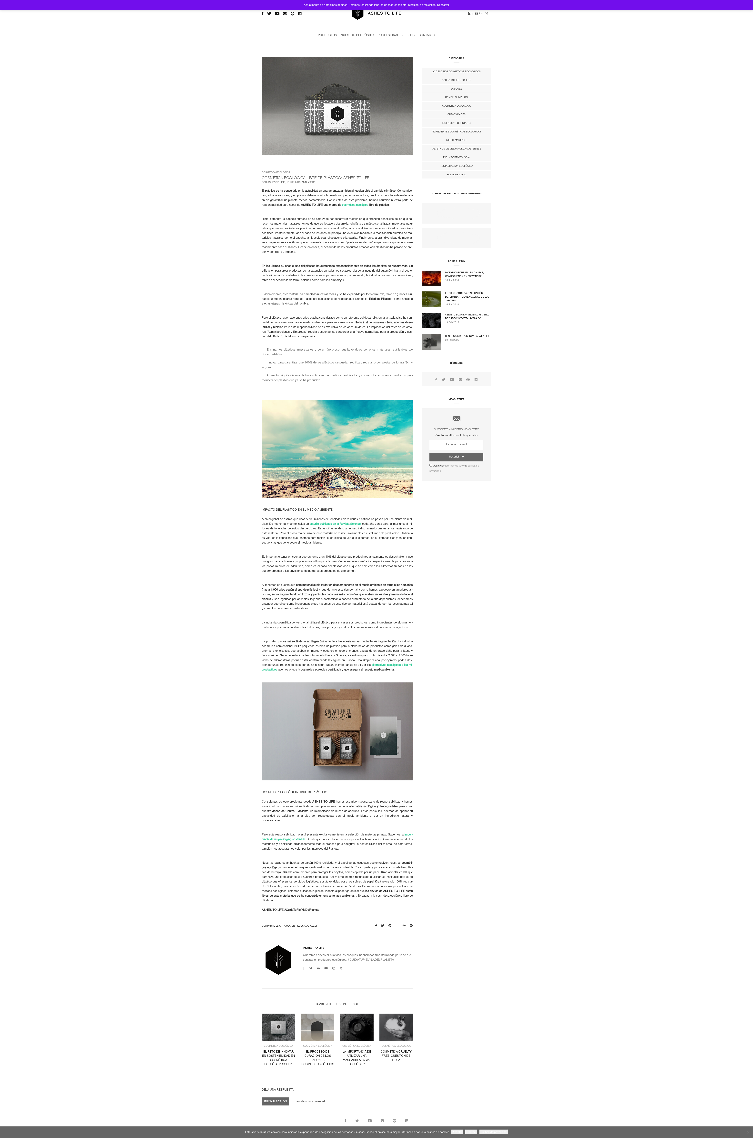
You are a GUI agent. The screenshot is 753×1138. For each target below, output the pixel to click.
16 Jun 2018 (452, 304)
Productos (327, 35)
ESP (477, 13)
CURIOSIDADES (456, 114)
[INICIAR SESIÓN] (469, 13)
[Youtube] (326, 968)
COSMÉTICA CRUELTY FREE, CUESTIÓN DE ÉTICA (396, 1056)
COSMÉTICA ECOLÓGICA (276, 172)
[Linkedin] (318, 968)
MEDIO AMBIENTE (456, 140)
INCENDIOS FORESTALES (456, 123)
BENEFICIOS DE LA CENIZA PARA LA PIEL (467, 336)
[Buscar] (486, 13)
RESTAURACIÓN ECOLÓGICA (456, 166)
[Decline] (748, 1132)
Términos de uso (454, 465)
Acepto (457, 1131)
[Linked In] (476, 379)
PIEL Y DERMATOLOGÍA (456, 157)
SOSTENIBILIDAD (456, 174)
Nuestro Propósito (357, 35)
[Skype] (341, 968)
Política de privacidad (494, 1131)
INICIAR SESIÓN (275, 1101)
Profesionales (390, 35)
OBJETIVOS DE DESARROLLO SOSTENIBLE (456, 148)
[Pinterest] (468, 379)
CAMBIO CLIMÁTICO (456, 97)
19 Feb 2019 (452, 322)
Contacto (427, 35)
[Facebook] (304, 968)
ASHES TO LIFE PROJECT (456, 80)
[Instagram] (333, 968)
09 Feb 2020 (452, 340)
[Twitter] (310, 968)
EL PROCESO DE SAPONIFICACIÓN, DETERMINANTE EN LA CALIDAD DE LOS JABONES (467, 297)
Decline (471, 1131)
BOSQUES (456, 88)
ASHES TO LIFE (276, 182)
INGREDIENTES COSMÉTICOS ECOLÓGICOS (456, 131)
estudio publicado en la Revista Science (335, 524)
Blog (411, 35)
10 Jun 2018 (452, 280)
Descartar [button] (443, 4)
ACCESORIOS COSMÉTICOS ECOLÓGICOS (456, 71)
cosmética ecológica (355, 205)
